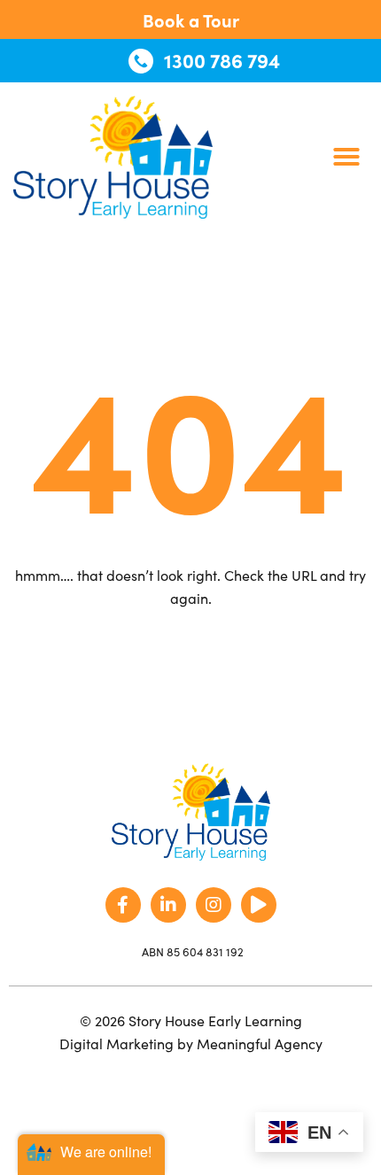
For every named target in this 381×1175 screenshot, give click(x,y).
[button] (346, 156)
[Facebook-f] (123, 905)
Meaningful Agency (260, 1043)
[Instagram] (213, 905)
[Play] (258, 905)
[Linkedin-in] (168, 905)
